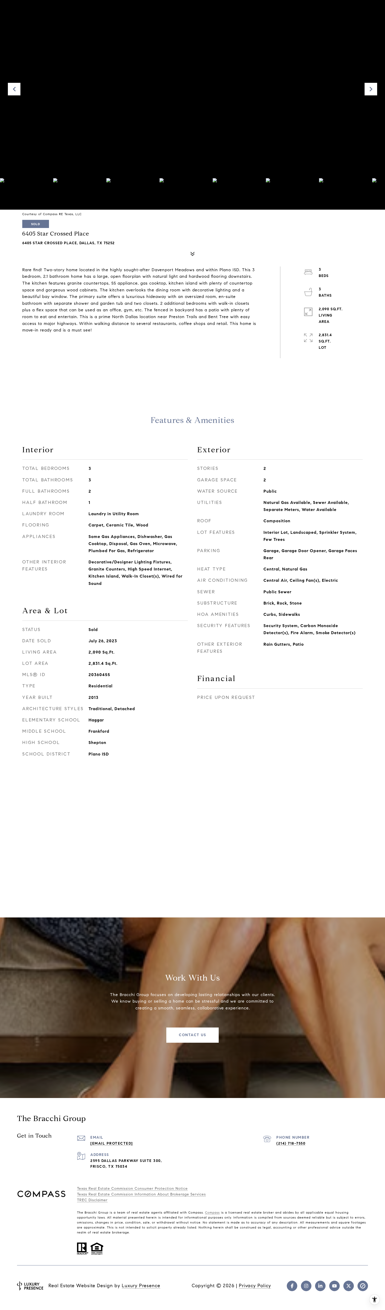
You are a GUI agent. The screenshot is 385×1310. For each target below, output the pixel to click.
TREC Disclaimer (92, 1200)
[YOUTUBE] (334, 1286)
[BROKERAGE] (363, 1286)
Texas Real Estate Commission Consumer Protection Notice (132, 1188)
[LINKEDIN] (320, 1286)
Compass (212, 1212)
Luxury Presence (141, 1286)
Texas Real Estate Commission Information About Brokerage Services (141, 1194)
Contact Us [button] (192, 1035)
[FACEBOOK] (292, 1286)
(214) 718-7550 (290, 1143)
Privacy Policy (255, 1286)
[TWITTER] (348, 1286)
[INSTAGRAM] (306, 1286)
